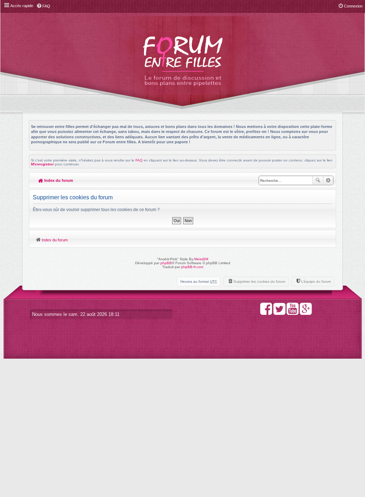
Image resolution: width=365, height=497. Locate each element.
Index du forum (58, 180)
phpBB (166, 263)
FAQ (139, 160)
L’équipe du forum (316, 281)
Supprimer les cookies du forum (259, 281)
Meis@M (201, 259)
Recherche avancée (328, 180)
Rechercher (318, 180)
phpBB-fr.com (192, 267)
